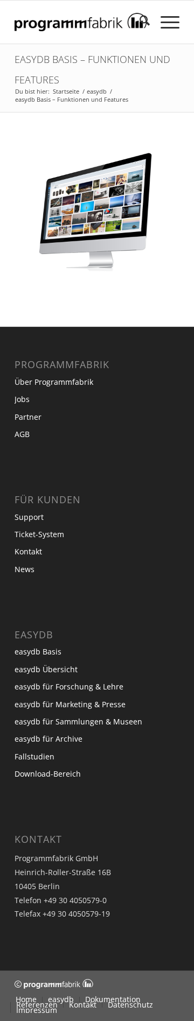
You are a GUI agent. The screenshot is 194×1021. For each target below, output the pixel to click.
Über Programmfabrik (54, 382)
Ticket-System (39, 534)
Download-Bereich (48, 774)
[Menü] (164, 22)
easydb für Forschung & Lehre (69, 686)
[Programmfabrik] (81, 22)
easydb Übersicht (46, 669)
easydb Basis (38, 651)
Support (29, 517)
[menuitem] (139, 22)
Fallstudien (34, 756)
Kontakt (28, 551)
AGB (22, 434)
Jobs (22, 399)
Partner (28, 417)
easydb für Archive (48, 739)
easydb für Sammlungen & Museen (78, 721)
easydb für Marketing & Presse (70, 704)
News (24, 569)
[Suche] (139, 22)
